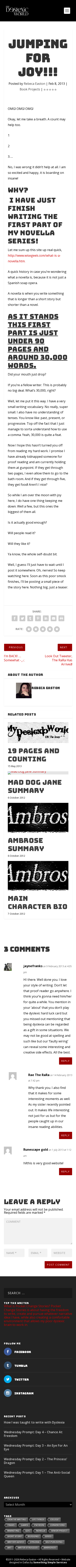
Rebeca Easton (34, 83)
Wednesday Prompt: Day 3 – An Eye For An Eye (36, 1447)
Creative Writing (17, 1519)
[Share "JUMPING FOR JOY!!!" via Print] (61, 618)
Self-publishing (54, 1542)
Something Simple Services (50, 1562)
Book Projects (30, 89)
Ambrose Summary (26, 844)
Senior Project (59, 1530)
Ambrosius (50, 1547)
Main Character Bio (38, 902)
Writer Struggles (28, 1547)
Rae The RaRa (38, 1075)
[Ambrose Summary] (38, 818)
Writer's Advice (16, 1542)
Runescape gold (35, 1149)
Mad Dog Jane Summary (35, 786)
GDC (28, 1530)
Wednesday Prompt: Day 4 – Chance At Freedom (33, 1434)
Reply (65, 1061)
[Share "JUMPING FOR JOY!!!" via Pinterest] (38, 618)
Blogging (33, 1536)
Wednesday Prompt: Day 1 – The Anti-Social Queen (37, 1474)
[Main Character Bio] (38, 876)
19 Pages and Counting (34, 755)
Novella (40, 1530)
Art (10, 1547)
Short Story (15, 1536)
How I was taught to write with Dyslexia (34, 1422)
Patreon (39, 1525)
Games (24, 1525)
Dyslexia (34, 1542)
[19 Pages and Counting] (38, 732)
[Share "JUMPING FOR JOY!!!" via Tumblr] (30, 618)
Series (48, 1536)
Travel (11, 1525)
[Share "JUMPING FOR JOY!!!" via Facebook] (15, 618)
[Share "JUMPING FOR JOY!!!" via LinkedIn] (46, 618)
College (54, 1519)
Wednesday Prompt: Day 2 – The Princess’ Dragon (35, 1461)
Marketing (13, 1530)
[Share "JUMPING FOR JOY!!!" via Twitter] (22, 618)
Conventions (57, 1525)
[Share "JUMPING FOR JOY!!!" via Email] (53, 618)
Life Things (38, 1519)
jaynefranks (32, 966)
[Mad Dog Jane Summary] (38, 772)
